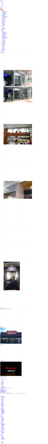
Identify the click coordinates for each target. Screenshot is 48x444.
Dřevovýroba (3, 20)
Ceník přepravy (3, 28)
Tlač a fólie (1, 422)
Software (3, 18)
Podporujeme (3, 48)
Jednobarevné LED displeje (4, 16)
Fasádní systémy (3, 40)
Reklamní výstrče (4, 34)
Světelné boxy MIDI (4, 32)
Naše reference (3, 44)
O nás (2, 27)
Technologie (3, 24)
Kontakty (3, 46)
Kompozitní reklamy (4, 12)
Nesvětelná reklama (4, 43)
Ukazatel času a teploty (4, 17)
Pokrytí (3, 47)
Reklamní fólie (3, 22)
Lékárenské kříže (3, 14)
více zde (7, 393)
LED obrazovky (3, 36)
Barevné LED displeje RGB (4, 37)
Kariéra (3, 26)
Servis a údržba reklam (4, 35)
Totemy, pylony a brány (4, 13)
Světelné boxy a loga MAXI (4, 11)
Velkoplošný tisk (3, 42)
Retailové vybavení (4, 19)
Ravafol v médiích (4, 45)
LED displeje (2, 15)
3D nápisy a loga (3, 33)
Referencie (1, 430)
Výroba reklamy (2, 396)
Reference (2, 23)
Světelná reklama (2, 31)
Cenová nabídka (3, 49)
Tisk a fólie (2, 21)
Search (0, 7)
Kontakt (2, 25)
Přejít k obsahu (1, 0)
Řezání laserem (3, 41)
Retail (1, 39)
